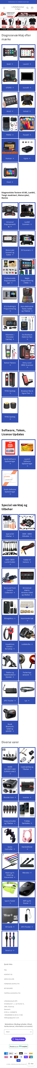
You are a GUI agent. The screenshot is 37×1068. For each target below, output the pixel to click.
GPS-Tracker (26, 927)
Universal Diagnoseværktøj (10, 224)
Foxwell (26, 135)
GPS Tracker (8, 700)
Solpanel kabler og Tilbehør (10, 822)
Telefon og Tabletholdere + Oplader (10, 674)
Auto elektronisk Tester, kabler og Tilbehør (27, 308)
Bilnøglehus (8, 618)
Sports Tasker (10, 901)
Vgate (26, 158)
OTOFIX (9, 87)
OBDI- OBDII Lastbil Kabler (10, 561)
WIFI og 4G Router (27, 902)
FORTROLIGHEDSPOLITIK (12, 993)
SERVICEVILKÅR (9, 979)
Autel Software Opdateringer (10, 460)
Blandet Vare (9, 797)
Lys (26, 700)
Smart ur (8, 950)
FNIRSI (8, 135)
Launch (26, 64)
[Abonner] (30, 1031)
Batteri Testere (10, 363)
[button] (4, 8)
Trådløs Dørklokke (26, 822)
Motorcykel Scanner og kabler (10, 252)
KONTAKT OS (8, 974)
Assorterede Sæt (27, 618)
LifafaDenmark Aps (16, 1064)
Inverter (26, 797)
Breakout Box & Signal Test (27, 392)
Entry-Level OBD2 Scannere (27, 364)
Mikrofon (26, 873)
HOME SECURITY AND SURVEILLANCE (10, 769)
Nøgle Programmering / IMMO (27, 280)
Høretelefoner (27, 847)
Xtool (9, 182)
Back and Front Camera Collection (10, 590)
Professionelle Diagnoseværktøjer (10, 280)
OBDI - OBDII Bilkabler (27, 535)
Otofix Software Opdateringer (10, 490)
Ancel (9, 111)
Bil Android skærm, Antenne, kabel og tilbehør (27, 591)
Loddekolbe (25, 644)
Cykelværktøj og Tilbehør (27, 768)
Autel (9, 64)
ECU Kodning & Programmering (10, 307)
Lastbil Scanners (26, 223)
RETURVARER (8, 988)
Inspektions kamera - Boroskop (9, 646)
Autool (25, 111)
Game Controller (9, 848)
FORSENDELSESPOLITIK (11, 984)
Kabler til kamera (27, 561)
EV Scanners (26, 250)
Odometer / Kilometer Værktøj (10, 336)
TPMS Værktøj (10, 391)
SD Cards (8, 927)
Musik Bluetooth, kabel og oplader (10, 727)
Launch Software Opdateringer (27, 461)
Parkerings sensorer (27, 673)
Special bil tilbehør (10, 535)
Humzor (9, 158)
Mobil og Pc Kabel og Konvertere (9, 875)
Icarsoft (26, 87)
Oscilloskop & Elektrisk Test (27, 335)
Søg (5, 970)
